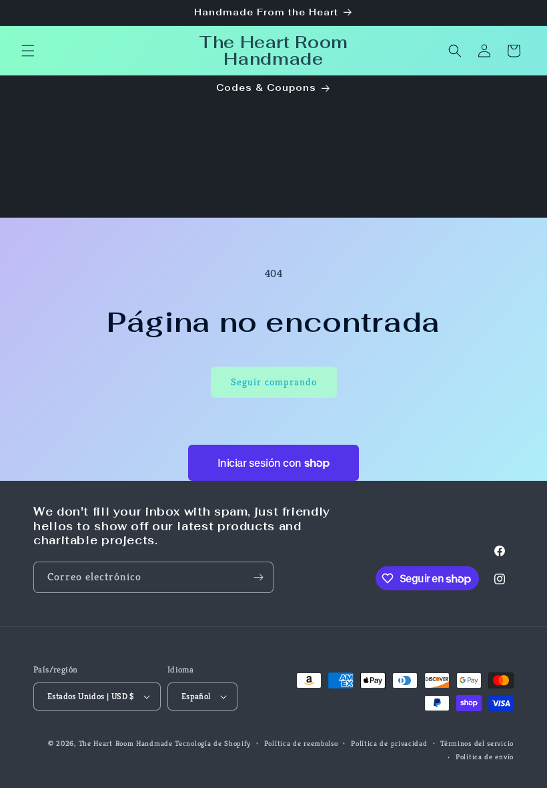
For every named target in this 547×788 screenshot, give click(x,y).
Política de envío (485, 756)
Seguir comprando (274, 381)
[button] (28, 50)
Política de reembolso (301, 743)
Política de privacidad (389, 743)
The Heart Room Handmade (126, 743)
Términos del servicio (477, 743)
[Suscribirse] (258, 577)
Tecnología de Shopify (213, 743)
